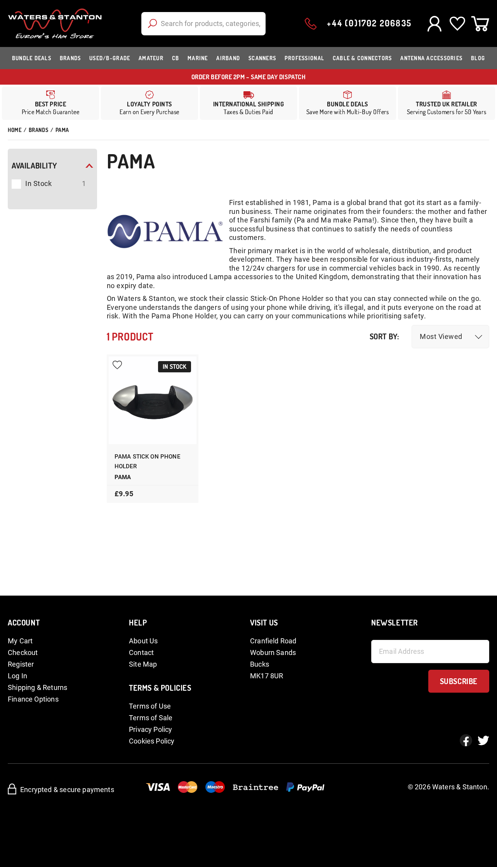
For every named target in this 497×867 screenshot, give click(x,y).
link (149, 103)
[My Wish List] (457, 23)
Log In (17, 676)
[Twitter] (483, 740)
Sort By (383, 336)
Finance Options (33, 699)
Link (248, 103)
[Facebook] (466, 740)
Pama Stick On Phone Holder (147, 461)
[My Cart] (480, 23)
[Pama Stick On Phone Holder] (153, 400)
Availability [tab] (34, 165)
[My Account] (434, 23)
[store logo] (55, 23)
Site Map (143, 664)
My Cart (20, 641)
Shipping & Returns (37, 687)
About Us (143, 641)
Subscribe (459, 681)
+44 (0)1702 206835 (369, 22)
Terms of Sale (150, 718)
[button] (450, 336)
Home (14, 130)
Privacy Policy (150, 729)
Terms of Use (150, 706)
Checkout (23, 652)
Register (21, 664)
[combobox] (203, 23)
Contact (141, 652)
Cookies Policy (152, 741)
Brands (38, 130)
